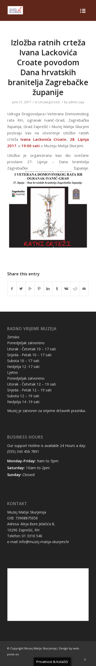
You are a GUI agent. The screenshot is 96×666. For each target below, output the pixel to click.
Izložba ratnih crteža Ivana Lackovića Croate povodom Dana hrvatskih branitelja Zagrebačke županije (48, 67)
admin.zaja (76, 102)
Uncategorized (49, 102)
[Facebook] (85, 659)
